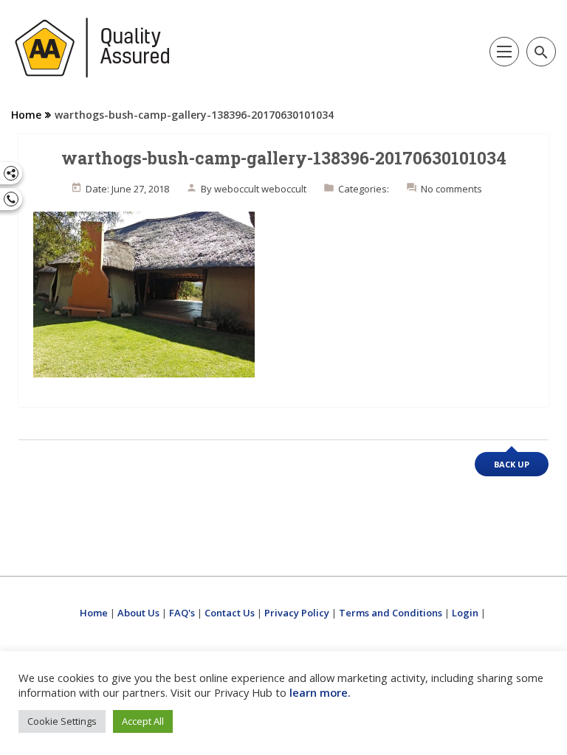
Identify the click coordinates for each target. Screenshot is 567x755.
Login (465, 612)
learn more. (320, 692)
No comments (451, 188)
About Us (138, 612)
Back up (511, 464)
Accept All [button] (143, 721)
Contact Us (230, 612)
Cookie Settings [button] (62, 721)
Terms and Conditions (390, 612)
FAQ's (182, 612)
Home (26, 115)
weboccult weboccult (260, 188)
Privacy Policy (296, 612)
